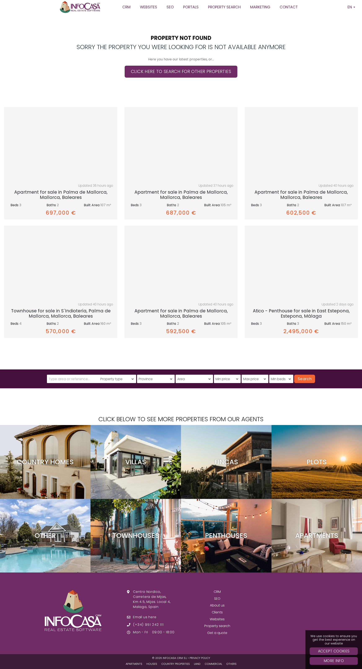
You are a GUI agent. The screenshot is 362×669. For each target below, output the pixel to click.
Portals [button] (191, 7)
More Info (334, 660)
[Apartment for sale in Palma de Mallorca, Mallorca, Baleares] (60, 144)
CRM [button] (126, 7)
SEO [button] (170, 7)
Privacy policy (200, 658)
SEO (217, 598)
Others (231, 664)
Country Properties (175, 664)
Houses (151, 664)
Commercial (213, 664)
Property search (217, 625)
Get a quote (217, 632)
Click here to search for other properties (181, 71)
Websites (217, 619)
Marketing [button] (260, 7)
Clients (217, 612)
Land (197, 664)
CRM (217, 591)
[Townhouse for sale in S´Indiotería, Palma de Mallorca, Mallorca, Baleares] (60, 262)
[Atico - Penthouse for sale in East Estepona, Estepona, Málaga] (301, 262)
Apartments (134, 664)
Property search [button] (224, 7)
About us (217, 605)
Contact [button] (289, 7)
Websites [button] (148, 7)
